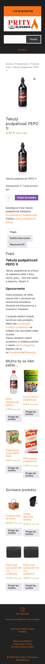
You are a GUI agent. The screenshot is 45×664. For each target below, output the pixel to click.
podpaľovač (29, 218)
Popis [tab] (13, 232)
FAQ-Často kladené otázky (22, 629)
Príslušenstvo (22, 64)
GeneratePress (22, 660)
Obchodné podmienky (22, 641)
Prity (22, 611)
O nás (22, 608)
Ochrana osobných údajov (22, 647)
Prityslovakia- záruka (22, 644)
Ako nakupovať (22, 613)
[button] (34, 79)
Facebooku (15, 352)
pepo (18, 218)
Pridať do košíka (26, 197)
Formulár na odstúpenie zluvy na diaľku (22, 619)
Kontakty (22, 631)
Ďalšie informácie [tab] (20, 238)
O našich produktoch (17, 327)
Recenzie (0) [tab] (17, 244)
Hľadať (22, 33)
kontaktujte (23, 323)
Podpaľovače (29, 215)
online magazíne (25, 345)
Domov (9, 64)
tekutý (9, 222)
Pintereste (30, 352)
